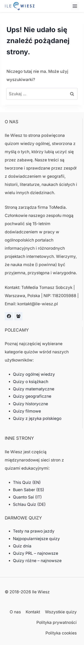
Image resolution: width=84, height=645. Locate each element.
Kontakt (33, 611)
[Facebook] (9, 316)
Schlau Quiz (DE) (29, 504)
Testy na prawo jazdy (33, 531)
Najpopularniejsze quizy (36, 538)
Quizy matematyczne (33, 388)
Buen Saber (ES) (28, 489)
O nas (15, 611)
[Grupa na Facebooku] (18, 316)
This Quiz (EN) (27, 482)
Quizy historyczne (30, 403)
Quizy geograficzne (32, 396)
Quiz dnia (22, 546)
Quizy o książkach (30, 381)
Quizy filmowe (27, 411)
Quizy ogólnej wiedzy (34, 374)
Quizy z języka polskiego (37, 418)
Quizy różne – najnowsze (37, 560)
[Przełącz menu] (74, 6)
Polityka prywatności (56, 622)
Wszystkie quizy (61, 611)
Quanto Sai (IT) (27, 497)
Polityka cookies (61, 633)
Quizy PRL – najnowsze (35, 553)
